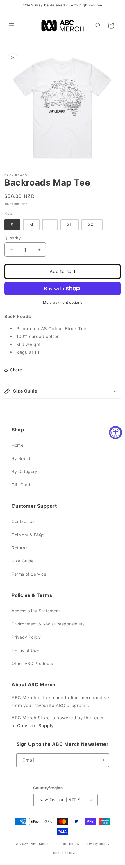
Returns (19, 547)
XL (69, 224)
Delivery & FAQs (28, 534)
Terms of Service (29, 574)
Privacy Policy (26, 636)
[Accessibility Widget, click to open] (115, 432)
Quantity (12, 237)
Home (17, 445)
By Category (25, 471)
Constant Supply (35, 725)
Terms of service (65, 853)
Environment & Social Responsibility (48, 623)
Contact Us (23, 521)
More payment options (62, 302)
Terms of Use (25, 650)
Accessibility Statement (36, 610)
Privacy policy (97, 844)
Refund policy (68, 844)
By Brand (21, 458)
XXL (92, 224)
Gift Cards (22, 484)
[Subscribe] (102, 760)
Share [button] (16, 369)
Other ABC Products (32, 663)
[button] (11, 25)
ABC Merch (40, 844)
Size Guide (23, 560)
